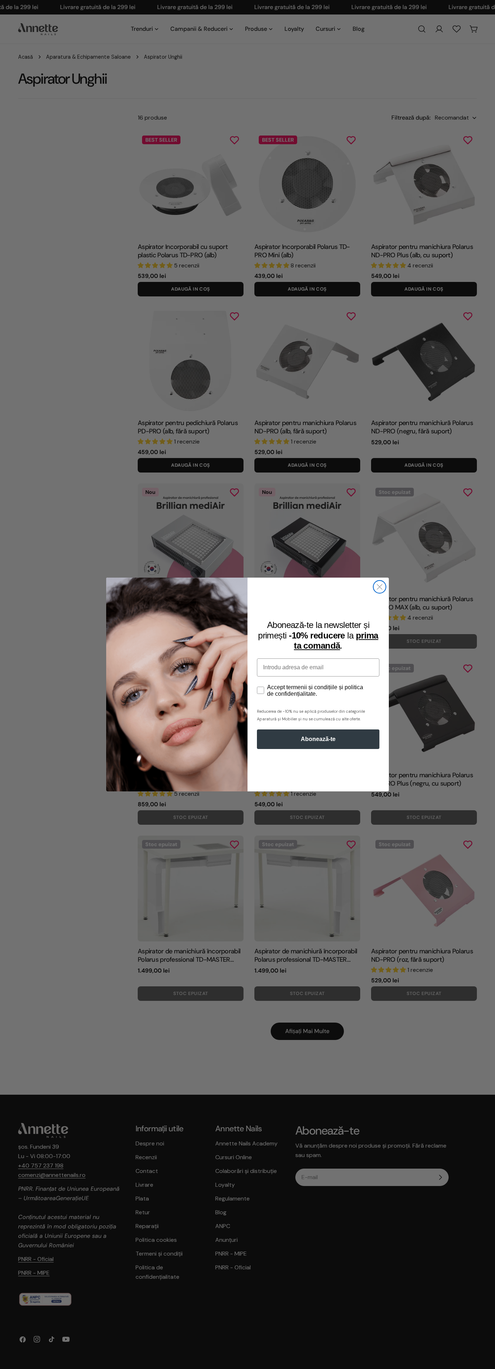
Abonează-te (318, 739)
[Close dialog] (379, 587)
